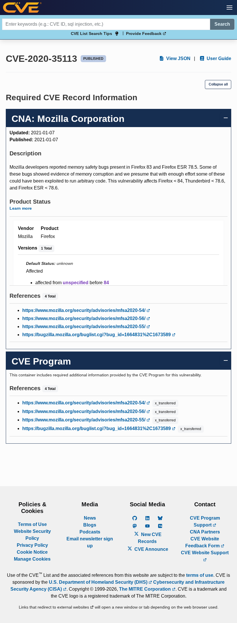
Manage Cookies (32, 559)
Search (222, 24)
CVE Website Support (205, 552)
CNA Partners (205, 531)
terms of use (199, 575)
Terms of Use (32, 524)
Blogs (89, 524)
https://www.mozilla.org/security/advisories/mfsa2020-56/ (84, 318)
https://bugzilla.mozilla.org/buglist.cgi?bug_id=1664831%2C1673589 (97, 334)
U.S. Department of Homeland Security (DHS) (99, 582)
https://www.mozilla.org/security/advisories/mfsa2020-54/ (84, 310)
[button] (229, 7)
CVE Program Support (205, 521)
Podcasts (89, 531)
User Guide (218, 58)
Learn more (21, 208)
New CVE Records (150, 538)
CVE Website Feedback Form (203, 542)
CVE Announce (150, 549)
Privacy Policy (32, 545)
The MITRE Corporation (145, 589)
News (90, 518)
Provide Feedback (144, 33)
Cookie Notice (32, 552)
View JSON (177, 58)
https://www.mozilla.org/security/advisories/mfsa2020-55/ (84, 326)
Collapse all (218, 84)
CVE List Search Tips (91, 33)
